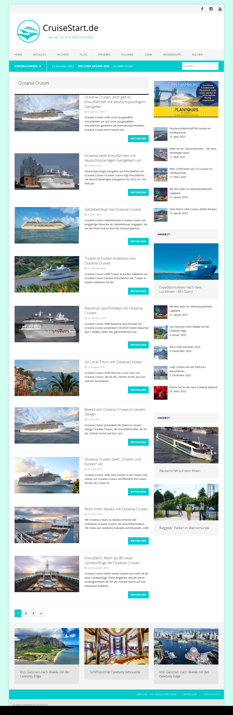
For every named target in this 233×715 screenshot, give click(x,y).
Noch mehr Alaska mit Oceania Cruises (116, 508)
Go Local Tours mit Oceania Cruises (113, 361)
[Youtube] (220, 9)
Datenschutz (212, 694)
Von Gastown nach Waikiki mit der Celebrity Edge (45, 674)
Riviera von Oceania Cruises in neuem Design (115, 412)
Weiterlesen (138, 138)
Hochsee (63, 54)
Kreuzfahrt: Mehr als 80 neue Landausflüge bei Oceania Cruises (112, 560)
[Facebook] (202, 9)
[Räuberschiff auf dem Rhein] (186, 461)
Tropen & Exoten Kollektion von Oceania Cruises (110, 261)
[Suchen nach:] (200, 66)
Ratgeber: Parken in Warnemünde (184, 528)
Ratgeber (104, 54)
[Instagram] (211, 9)
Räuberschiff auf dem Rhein (179, 471)
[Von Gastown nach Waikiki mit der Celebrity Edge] (47, 662)
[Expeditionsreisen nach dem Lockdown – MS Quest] (186, 277)
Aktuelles (39, 54)
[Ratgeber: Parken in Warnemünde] (186, 518)
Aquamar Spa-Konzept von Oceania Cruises (114, 310)
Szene (148, 54)
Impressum (190, 694)
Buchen (197, 54)
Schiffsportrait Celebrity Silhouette (115, 672)
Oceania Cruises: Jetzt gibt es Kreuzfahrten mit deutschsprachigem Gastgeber (115, 102)
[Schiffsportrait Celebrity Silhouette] (116, 662)
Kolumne (127, 54)
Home (18, 54)
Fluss (83, 54)
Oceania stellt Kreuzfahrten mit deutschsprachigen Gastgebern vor (113, 158)
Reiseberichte (172, 54)
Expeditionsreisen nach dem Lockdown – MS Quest (180, 289)
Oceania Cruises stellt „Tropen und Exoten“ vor (113, 461)
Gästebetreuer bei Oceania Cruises (113, 209)
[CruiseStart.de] (116, 31)
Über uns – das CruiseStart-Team (156, 694)
